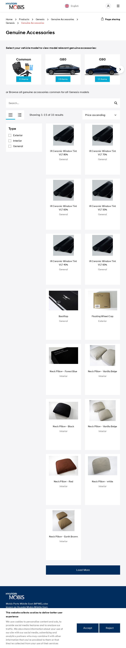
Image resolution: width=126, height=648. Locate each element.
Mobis (15, 6)
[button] (120, 69)
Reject (110, 628)
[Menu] (118, 6)
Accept (87, 628)
